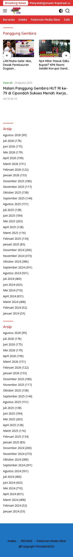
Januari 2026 (11, 175)
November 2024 (13, 256)
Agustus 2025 (12, 204)
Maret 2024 (10, 302)
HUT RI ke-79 (10, 98)
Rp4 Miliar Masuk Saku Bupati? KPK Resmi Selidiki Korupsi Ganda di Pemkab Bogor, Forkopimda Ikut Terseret (54, 64)
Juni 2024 (9, 285)
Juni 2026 (9, 146)
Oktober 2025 (12, 192)
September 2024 (14, 267)
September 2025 (14, 198)
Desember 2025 (13, 181)
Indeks (12, 541)
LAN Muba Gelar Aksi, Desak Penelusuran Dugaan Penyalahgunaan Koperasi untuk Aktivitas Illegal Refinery (17, 64)
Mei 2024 (9, 290)
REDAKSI (26, 541)
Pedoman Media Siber (51, 541)
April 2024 (9, 296)
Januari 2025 (11, 244)
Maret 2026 (10, 164)
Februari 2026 (12, 169)
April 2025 (9, 227)
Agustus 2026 (12, 135)
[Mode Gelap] (61, 10)
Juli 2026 (8, 141)
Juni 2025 (9, 215)
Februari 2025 (12, 239)
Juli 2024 (8, 279)
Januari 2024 (11, 313)
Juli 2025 (8, 210)
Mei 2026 (9, 152)
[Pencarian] (67, 10)
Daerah (8, 82)
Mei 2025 (9, 221)
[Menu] (6, 10)
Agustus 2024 (12, 273)
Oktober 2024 (12, 261)
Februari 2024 (12, 307)
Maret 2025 (10, 233)
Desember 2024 (13, 250)
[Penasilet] (15, 10)
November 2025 (13, 187)
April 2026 (9, 158)
